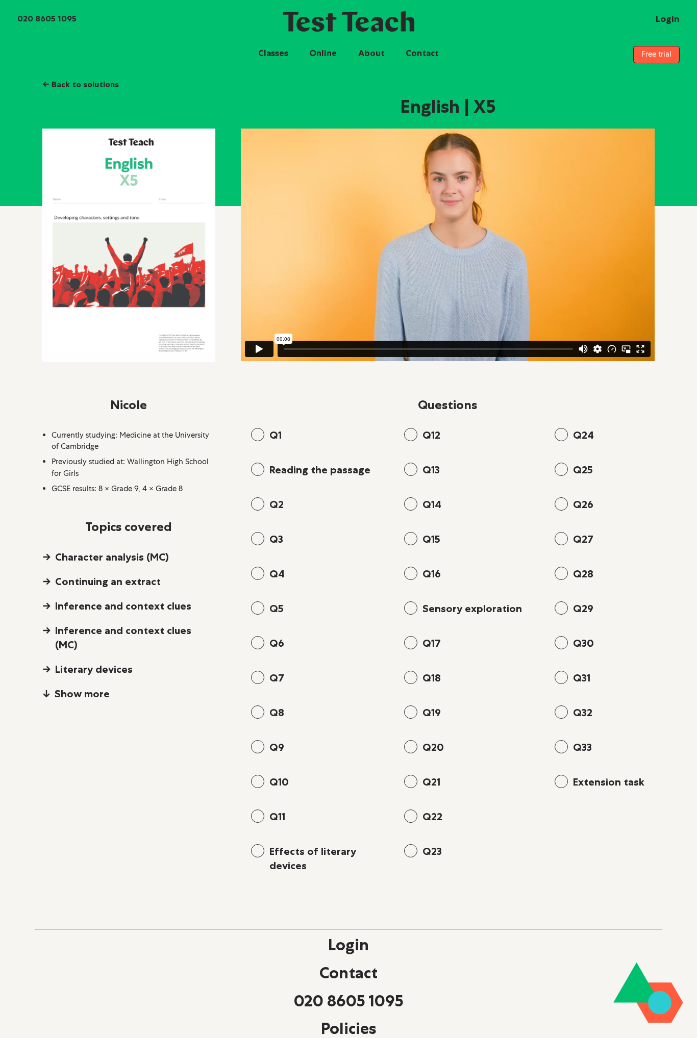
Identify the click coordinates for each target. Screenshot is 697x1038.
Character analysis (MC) (112, 557)
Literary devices (94, 669)
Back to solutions (80, 84)
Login (348, 944)
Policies (348, 1028)
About (371, 53)
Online (323, 53)
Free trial (656, 54)
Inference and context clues (123, 606)
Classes (273, 53)
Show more (82, 694)
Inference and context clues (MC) (123, 637)
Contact (422, 53)
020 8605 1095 (348, 1000)
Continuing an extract (108, 581)
